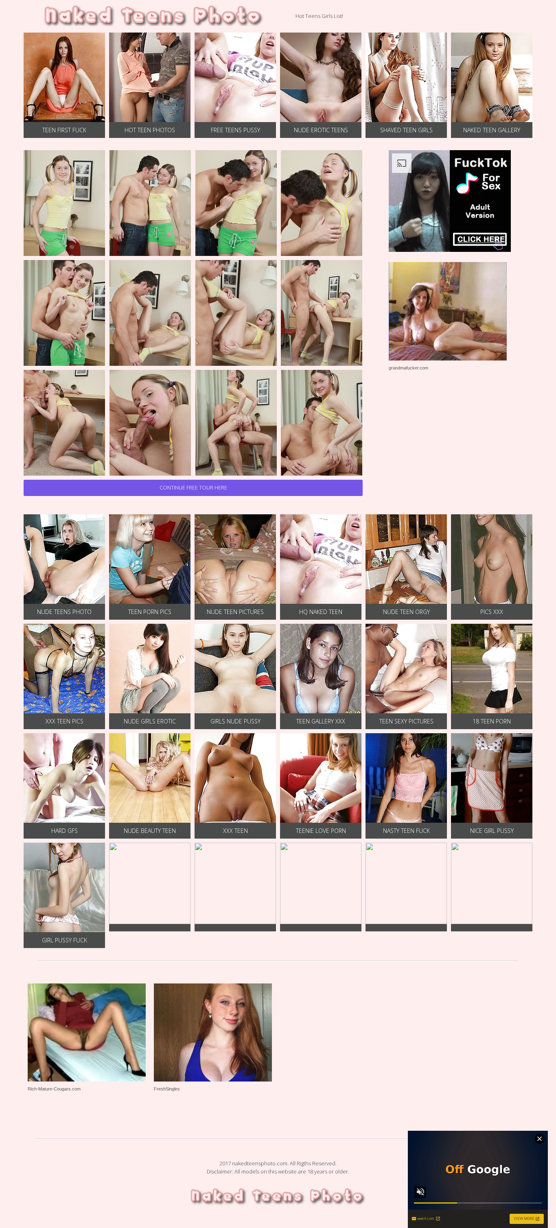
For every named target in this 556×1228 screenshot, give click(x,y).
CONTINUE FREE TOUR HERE (193, 487)
